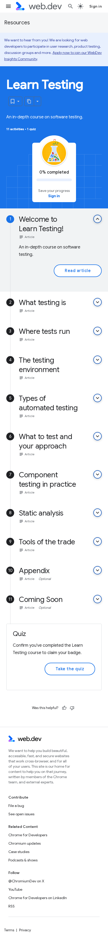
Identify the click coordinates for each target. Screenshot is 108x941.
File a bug (16, 805)
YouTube (15, 889)
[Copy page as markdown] (29, 101)
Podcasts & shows (22, 860)
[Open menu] (8, 6)
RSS (11, 906)
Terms (9, 930)
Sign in (95, 6)
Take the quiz (70, 669)
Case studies (18, 851)
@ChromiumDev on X (26, 881)
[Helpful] (64, 708)
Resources (17, 22)
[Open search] (70, 6)
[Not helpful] (72, 708)
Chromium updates (24, 843)
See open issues (21, 814)
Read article (78, 270)
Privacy (25, 930)
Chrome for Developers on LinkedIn (37, 897)
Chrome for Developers (27, 835)
